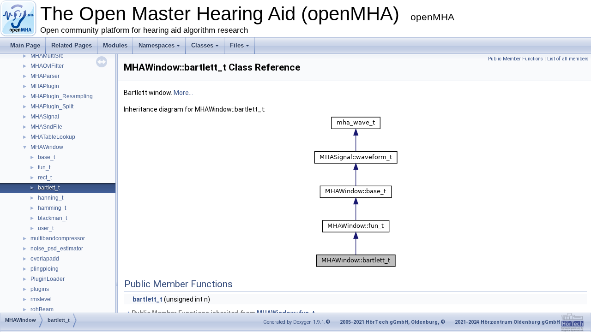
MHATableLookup (52, 137)
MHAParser (45, 76)
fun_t (44, 167)
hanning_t (50, 198)
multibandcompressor (57, 238)
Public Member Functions (515, 59)
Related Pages (71, 45)
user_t (46, 228)
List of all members (568, 59)
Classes (202, 45)
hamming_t (52, 208)
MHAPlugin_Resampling (61, 96)
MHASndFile (46, 127)
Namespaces (157, 45)
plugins (39, 289)
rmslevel (41, 299)
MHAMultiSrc (46, 56)
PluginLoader (47, 279)
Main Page (25, 45)
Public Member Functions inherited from (222, 313)
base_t (46, 157)
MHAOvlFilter (47, 66)
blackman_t (52, 218)
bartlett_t (49, 187)
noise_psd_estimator (56, 248)
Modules (115, 45)
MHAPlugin (44, 86)
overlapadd (44, 258)
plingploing (44, 269)
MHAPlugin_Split (51, 106)
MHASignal (44, 116)
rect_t (45, 177)
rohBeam (42, 309)
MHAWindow (46, 147)
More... (183, 92)
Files (237, 45)
